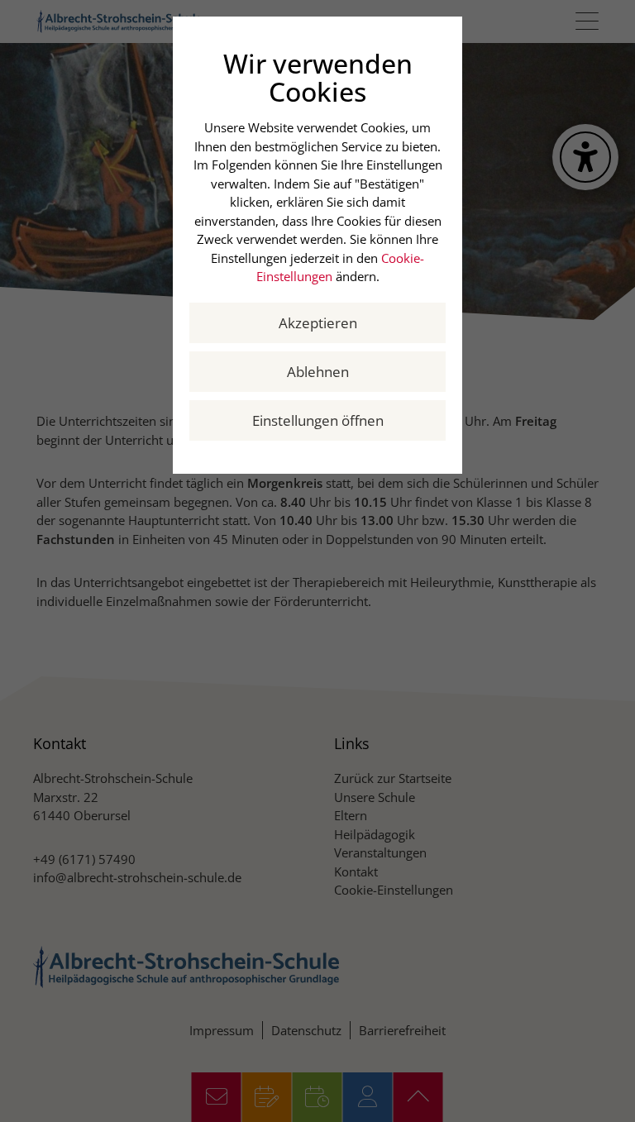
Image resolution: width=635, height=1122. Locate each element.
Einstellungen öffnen (318, 420)
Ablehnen (318, 371)
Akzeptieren (318, 322)
